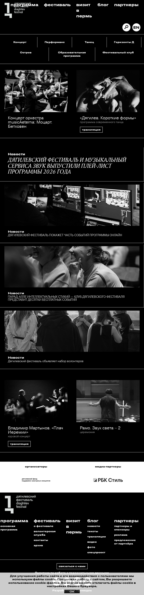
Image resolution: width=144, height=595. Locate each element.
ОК (72, 591)
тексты (92, 531)
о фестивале (43, 525)
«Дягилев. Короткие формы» (108, 117)
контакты (41, 540)
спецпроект (96, 552)
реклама (120, 534)
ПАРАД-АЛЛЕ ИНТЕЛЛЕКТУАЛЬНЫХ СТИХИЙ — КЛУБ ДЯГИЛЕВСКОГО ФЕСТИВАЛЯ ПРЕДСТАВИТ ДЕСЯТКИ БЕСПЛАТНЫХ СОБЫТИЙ (66, 298)
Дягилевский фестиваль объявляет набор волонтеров (45, 361)
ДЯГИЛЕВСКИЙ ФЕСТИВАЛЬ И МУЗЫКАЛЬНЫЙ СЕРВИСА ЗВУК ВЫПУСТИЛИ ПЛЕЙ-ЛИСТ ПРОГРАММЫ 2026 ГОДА (67, 166)
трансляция (91, 129)
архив (38, 545)
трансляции (96, 536)
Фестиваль (57, 4)
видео (92, 541)
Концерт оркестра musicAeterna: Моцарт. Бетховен (30, 122)
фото (91, 547)
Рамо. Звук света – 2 (100, 427)
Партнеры (126, 4)
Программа (24, 4)
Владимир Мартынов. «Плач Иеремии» (35, 430)
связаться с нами (72, 566)
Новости (16, 154)
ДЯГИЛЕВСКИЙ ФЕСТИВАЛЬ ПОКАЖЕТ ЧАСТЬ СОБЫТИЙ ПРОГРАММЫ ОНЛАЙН (65, 235)
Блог (103, 4)
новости (93, 525)
